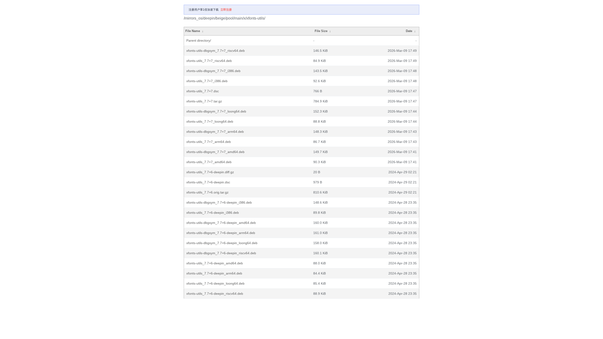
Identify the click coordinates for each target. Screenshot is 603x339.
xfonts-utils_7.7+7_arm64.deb (208, 142)
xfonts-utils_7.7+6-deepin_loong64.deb (215, 283)
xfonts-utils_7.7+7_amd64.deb (209, 162)
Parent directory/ (198, 40)
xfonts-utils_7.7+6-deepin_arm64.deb (214, 273)
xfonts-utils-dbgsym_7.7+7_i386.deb (213, 71)
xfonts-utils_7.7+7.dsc (202, 91)
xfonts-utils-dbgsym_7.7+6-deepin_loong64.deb (221, 243)
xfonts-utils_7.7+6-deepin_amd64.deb (214, 263)
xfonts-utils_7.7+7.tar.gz (204, 101)
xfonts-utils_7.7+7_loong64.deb (209, 121)
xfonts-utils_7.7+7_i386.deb (207, 81)
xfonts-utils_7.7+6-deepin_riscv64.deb (214, 293)
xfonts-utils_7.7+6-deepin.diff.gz (210, 172)
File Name (192, 31)
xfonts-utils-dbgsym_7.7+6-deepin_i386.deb (219, 202)
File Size (321, 31)
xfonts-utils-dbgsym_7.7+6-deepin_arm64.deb (220, 233)
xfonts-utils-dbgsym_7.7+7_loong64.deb (216, 111)
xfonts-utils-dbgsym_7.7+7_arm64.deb (215, 131)
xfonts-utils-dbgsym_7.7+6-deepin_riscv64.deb (221, 253)
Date (409, 31)
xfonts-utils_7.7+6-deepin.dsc (208, 182)
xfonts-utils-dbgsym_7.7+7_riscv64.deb (215, 50)
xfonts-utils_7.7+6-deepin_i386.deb (212, 212)
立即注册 (226, 9)
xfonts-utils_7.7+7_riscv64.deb (209, 61)
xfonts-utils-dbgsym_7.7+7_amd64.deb (215, 152)
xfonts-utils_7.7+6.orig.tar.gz (207, 192)
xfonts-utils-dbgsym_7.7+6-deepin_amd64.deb (221, 223)
